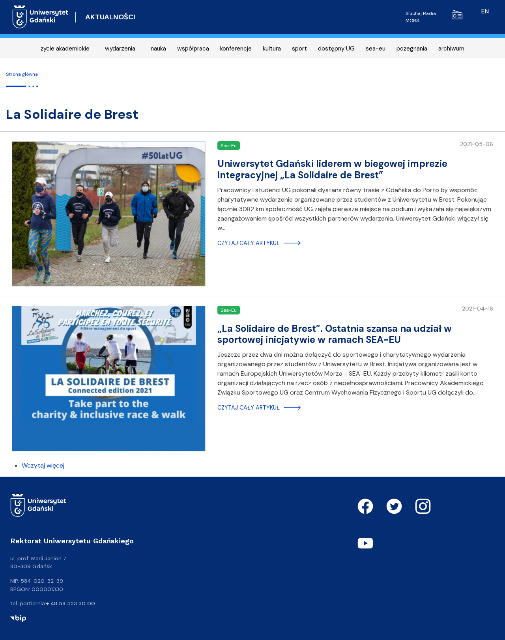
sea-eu (375, 48)
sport (299, 48)
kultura (272, 48)
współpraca (193, 48)
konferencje (236, 48)
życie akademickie (65, 48)
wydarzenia (120, 48)
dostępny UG (336, 48)
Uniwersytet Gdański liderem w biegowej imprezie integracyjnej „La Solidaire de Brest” (332, 169)
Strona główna (22, 74)
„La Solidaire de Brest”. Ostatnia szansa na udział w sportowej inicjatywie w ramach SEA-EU (334, 334)
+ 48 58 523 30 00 (70, 603)
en (485, 11)
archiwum (451, 48)
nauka (158, 48)
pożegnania (412, 48)
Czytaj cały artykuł (248, 243)
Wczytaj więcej (43, 465)
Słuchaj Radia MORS (421, 17)
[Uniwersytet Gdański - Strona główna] (40, 17)
